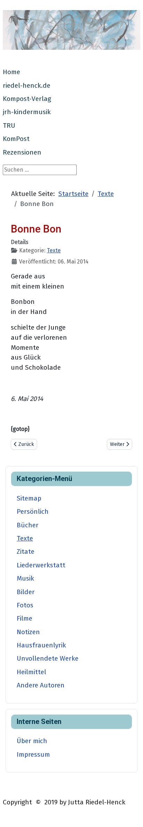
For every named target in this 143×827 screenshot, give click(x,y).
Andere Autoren (41, 685)
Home (11, 72)
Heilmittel (31, 672)
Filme (24, 618)
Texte (54, 250)
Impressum (33, 754)
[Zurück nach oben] (130, 814)
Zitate (25, 552)
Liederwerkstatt (41, 565)
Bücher (28, 525)
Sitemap (29, 498)
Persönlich (33, 511)
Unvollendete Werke (47, 658)
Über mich (32, 741)
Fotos (25, 605)
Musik (25, 578)
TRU (9, 125)
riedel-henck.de (26, 85)
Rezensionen (22, 152)
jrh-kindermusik (27, 112)
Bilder (26, 592)
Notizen (28, 632)
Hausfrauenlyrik (41, 645)
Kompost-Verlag (27, 99)
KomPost (16, 139)
